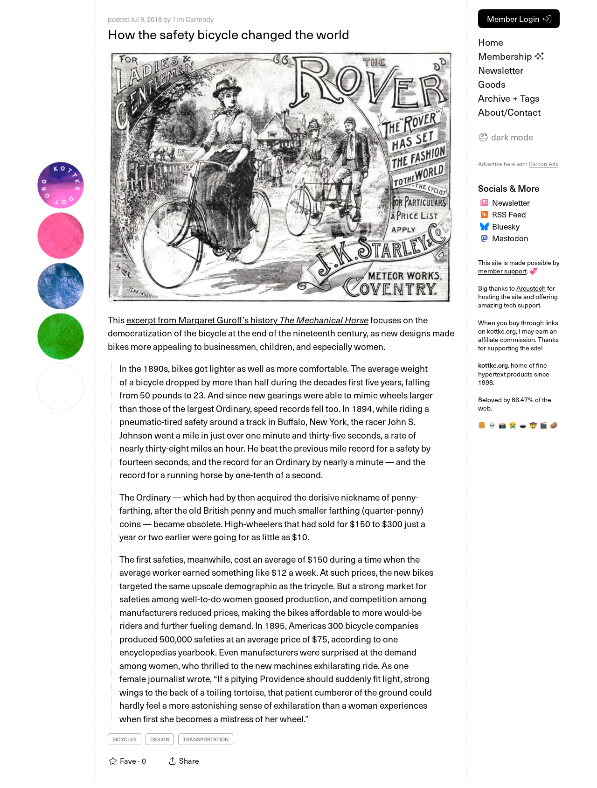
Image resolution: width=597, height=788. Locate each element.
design (159, 739)
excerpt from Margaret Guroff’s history (247, 320)
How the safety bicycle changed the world (228, 34)
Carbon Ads (543, 163)
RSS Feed (509, 214)
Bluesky (506, 226)
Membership (506, 56)
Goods (492, 84)
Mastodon (510, 238)
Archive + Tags (509, 98)
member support (502, 270)
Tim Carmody (193, 19)
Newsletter (500, 70)
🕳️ (523, 425)
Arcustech (531, 288)
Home (490, 42)
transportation (206, 739)
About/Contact (509, 112)
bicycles (124, 739)
